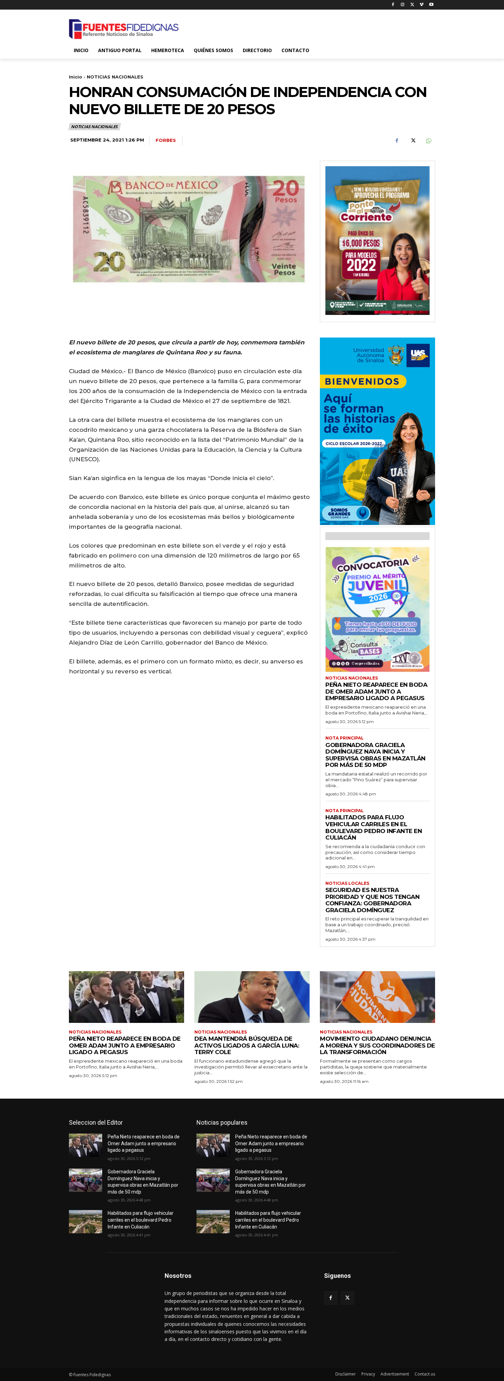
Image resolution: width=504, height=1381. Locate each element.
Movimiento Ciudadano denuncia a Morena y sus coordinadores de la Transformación (377, 1045)
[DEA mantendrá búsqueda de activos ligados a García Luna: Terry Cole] (252, 997)
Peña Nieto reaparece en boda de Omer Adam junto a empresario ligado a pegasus (376, 691)
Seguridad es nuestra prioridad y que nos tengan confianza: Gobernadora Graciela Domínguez (372, 900)
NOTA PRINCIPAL (344, 738)
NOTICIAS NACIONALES (115, 77)
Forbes (166, 140)
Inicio (75, 77)
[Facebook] (393, 5)
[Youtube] (431, 5)
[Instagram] (403, 5)
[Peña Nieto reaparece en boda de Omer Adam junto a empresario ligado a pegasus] (126, 997)
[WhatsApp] (428, 140)
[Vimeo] (421, 5)
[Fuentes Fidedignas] (124, 29)
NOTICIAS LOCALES (347, 883)
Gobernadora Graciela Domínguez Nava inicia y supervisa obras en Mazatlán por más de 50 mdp (375, 755)
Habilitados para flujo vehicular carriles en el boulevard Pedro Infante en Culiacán (373, 827)
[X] (412, 5)
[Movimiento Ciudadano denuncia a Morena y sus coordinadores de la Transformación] (377, 997)
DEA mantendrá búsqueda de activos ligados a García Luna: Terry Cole (246, 1045)
